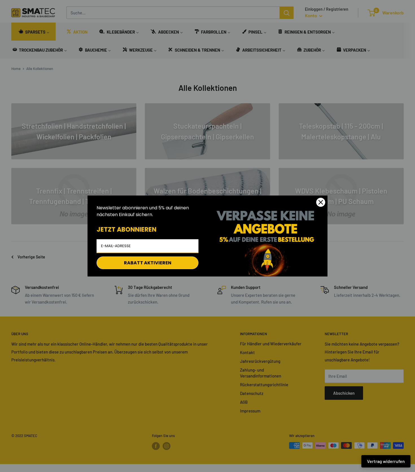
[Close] (320, 202)
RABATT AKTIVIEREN (147, 263)
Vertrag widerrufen (386, 461)
